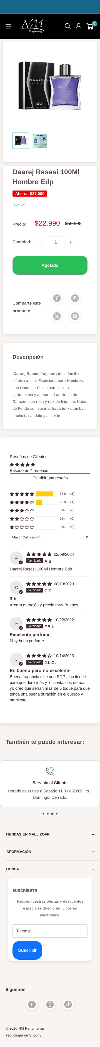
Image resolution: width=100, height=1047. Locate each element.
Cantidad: (21, 241)
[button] (22, 493)
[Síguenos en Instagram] (50, 1004)
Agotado (50, 265)
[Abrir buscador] (68, 26)
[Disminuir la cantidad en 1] (41, 242)
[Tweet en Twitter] (57, 316)
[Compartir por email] (75, 316)
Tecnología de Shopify (23, 1035)
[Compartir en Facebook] (57, 298)
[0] (89, 26)
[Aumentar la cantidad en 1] (70, 242)
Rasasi (19, 205)
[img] (39, 554)
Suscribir (27, 950)
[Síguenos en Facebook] (32, 1004)
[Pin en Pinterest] (75, 298)
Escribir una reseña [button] (50, 477)
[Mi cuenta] (78, 26)
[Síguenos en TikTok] (68, 1004)
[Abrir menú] (8, 26)
